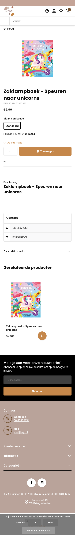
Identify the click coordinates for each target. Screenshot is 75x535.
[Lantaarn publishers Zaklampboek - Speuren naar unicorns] (25, 299)
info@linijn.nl (20, 236)
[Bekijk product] (42, 335)
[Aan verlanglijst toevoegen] (4, 162)
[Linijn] (14, 11)
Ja (34, 522)
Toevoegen (47, 151)
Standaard (12, 125)
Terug (10, 28)
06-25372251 (20, 227)
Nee (50, 522)
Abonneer (38, 391)
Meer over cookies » (38, 530)
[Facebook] (31, 482)
